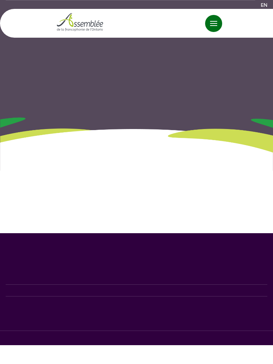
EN (264, 5)
